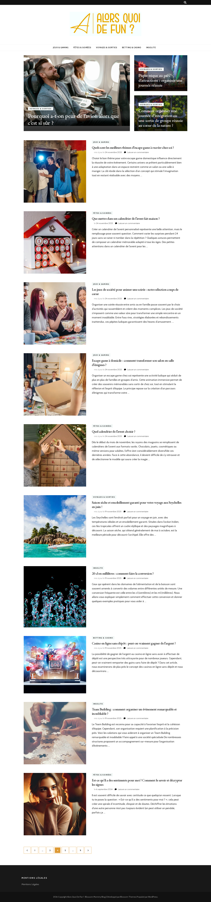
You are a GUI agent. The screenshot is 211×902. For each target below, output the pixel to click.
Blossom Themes (128, 897)
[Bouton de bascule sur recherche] (185, 2)
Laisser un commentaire (138, 152)
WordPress (153, 897)
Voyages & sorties (106, 47)
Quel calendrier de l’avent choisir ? (113, 431)
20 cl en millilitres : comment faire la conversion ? (123, 573)
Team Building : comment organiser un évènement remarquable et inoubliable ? (134, 711)
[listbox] (105, 93)
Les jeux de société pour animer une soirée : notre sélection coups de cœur (135, 291)
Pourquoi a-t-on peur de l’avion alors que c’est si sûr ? (73, 119)
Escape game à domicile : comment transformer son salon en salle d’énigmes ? (133, 362)
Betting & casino (131, 47)
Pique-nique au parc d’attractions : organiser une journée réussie (160, 80)
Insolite (151, 47)
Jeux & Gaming (60, 47)
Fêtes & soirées (82, 47)
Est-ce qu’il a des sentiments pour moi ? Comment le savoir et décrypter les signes (137, 782)
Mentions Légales (30, 884)
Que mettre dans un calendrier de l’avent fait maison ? (126, 218)
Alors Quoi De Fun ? (75, 897)
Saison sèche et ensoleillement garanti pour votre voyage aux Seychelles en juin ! (136, 504)
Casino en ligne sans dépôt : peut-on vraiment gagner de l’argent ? (134, 643)
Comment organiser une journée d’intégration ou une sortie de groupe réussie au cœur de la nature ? (161, 118)
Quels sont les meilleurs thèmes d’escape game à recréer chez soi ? (133, 147)
